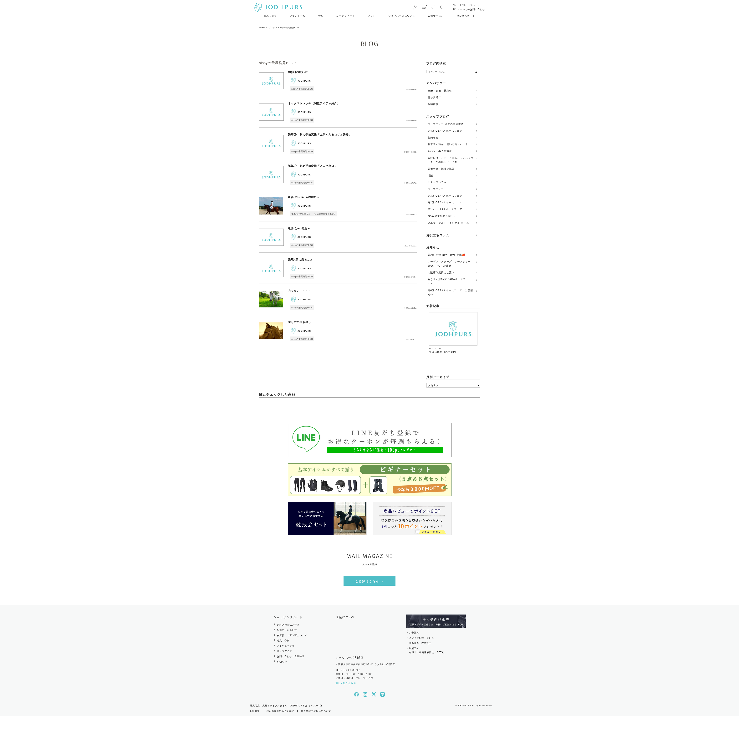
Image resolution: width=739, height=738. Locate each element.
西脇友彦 (433, 104)
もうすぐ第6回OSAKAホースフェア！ (448, 281)
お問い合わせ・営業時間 (290, 656)
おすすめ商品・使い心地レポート (448, 144)
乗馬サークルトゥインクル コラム (448, 222)
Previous (426, 334)
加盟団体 (427, 650)
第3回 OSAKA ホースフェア (445, 195)
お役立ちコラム (437, 235)
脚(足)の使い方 (298, 71)
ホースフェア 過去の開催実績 (446, 124)
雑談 (430, 175)
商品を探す (270, 15)
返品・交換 (283, 640)
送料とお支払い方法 (288, 625)
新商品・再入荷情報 (440, 151)
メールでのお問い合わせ (471, 9)
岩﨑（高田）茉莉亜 (440, 90)
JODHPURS (304, 81)
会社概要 (255, 711)
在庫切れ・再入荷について (292, 635)
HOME (262, 28)
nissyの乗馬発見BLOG (302, 89)
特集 (321, 15)
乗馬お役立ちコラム (300, 214)
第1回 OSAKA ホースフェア (445, 209)
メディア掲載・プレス (421, 638)
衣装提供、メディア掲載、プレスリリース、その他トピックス (450, 160)
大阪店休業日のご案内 (441, 272)
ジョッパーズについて (401, 15)
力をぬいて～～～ (299, 290)
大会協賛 (414, 632)
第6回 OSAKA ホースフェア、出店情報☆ (450, 292)
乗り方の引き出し (299, 322)
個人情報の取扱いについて (316, 711)
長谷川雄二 (434, 97)
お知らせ (433, 137)
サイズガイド (284, 651)
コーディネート (345, 15)
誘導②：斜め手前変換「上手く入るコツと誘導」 (320, 134)
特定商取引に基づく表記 (280, 711)
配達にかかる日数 (287, 630)
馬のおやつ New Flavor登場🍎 (446, 254)
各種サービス (436, 15)
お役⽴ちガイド (465, 15)
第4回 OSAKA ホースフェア (445, 130)
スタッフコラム (437, 182)
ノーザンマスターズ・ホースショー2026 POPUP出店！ (449, 263)
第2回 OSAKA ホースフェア (445, 202)
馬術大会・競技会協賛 (441, 168)
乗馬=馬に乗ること (300, 259)
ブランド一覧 (298, 15)
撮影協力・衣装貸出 (420, 643)
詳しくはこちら (345, 683)
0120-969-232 (468, 5)
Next (478, 334)
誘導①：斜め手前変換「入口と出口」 (312, 165)
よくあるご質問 (285, 646)
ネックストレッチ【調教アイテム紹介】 (314, 103)
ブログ (372, 15)
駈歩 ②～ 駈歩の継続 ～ (304, 197)
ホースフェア (436, 189)
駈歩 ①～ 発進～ (299, 228)
